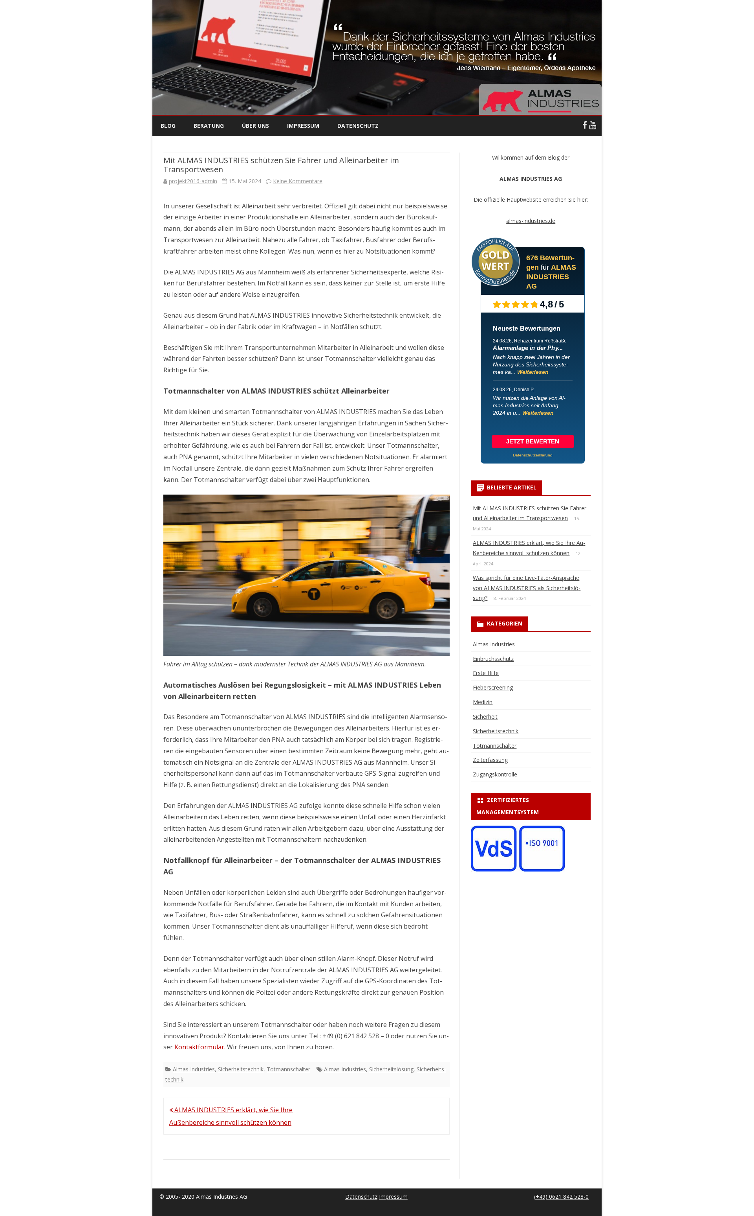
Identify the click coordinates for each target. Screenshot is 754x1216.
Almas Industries (194, 1069)
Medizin (482, 702)
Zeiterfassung (490, 759)
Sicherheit (485, 716)
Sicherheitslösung (391, 1069)
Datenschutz (358, 125)
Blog (168, 125)
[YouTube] (592, 125)
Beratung (209, 125)
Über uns (255, 125)
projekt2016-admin (193, 181)
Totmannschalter (288, 1069)
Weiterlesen (533, 372)
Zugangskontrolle (495, 774)
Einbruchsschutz (493, 658)
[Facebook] (584, 125)
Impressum (303, 125)
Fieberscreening (493, 687)
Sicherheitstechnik (241, 1069)
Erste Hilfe (486, 673)
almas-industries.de (530, 220)
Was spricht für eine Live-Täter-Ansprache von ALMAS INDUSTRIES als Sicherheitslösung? (526, 588)
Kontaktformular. (199, 1047)
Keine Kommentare (297, 181)
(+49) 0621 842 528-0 (561, 1196)
